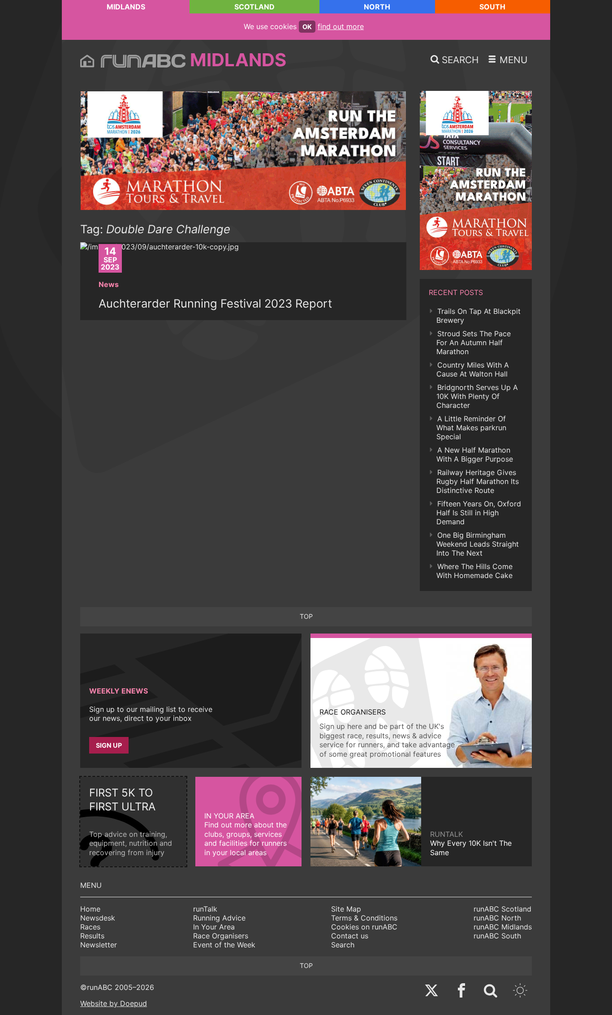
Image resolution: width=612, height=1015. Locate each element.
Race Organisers (220, 935)
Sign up (109, 745)
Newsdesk (97, 917)
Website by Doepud (113, 1003)
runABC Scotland (502, 908)
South (492, 6)
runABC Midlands (503, 926)
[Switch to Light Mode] (520, 991)
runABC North (497, 917)
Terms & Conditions (364, 917)
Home (90, 908)
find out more (341, 26)
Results (92, 935)
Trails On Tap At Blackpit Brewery (478, 316)
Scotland (254, 6)
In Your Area (214, 926)
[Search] (490, 991)
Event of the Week (224, 944)
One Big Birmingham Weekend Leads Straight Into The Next (477, 544)
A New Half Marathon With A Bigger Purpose (474, 454)
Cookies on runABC (364, 926)
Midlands (126, 6)
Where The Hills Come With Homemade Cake (474, 571)
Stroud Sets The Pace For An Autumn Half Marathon (473, 342)
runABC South (497, 935)
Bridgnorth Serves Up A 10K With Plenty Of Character (477, 396)
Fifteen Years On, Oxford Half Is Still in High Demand (478, 512)
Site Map (346, 908)
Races (90, 926)
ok (307, 26)
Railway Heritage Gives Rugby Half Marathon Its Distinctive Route (477, 481)
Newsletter (98, 944)
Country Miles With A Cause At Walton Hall (472, 369)
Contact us (349, 935)
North (377, 6)
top (306, 616)
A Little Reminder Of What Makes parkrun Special (471, 427)
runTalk (205, 908)
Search (342, 944)
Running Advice (219, 917)
